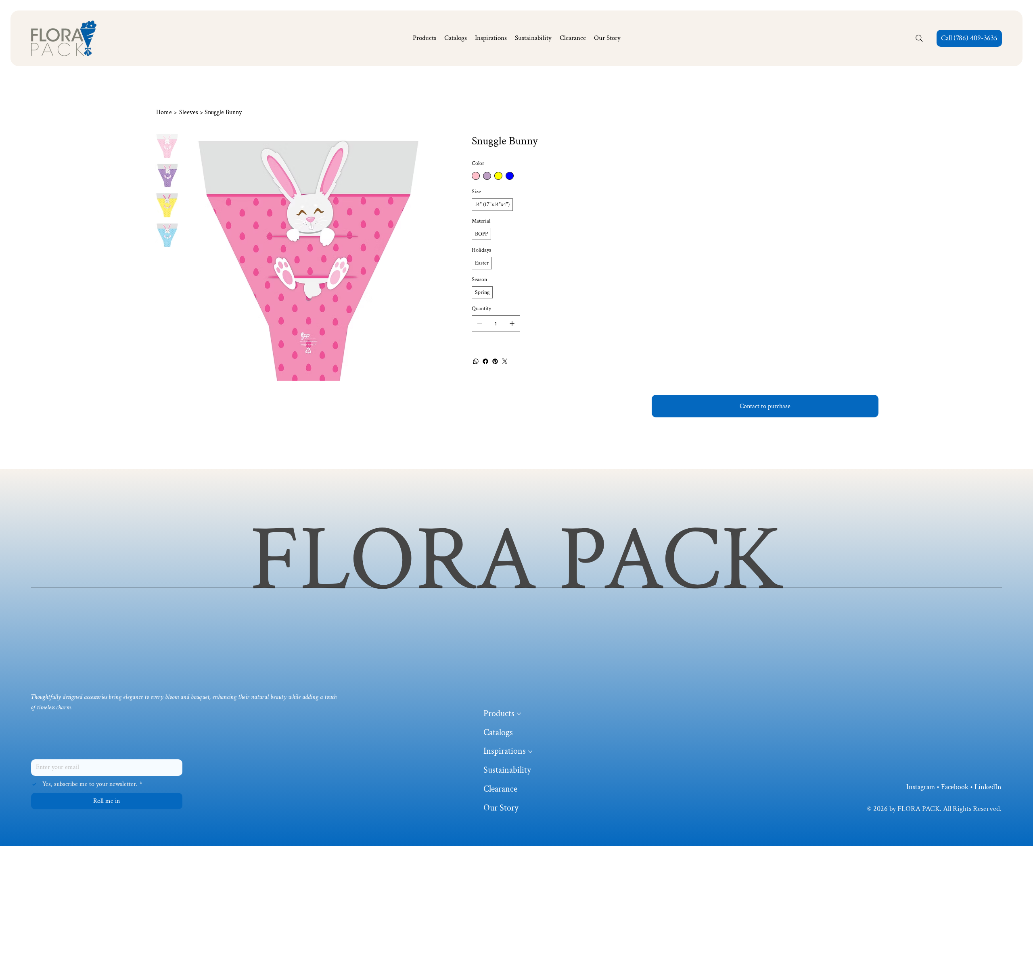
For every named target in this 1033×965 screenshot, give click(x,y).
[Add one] (512, 323)
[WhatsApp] (476, 361)
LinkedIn (988, 787)
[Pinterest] (495, 361)
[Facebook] (485, 361)
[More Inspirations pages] (530, 752)
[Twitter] (505, 361)
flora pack (516, 560)
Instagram (920, 787)
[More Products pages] (519, 714)
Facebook (954, 787)
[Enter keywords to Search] (919, 38)
